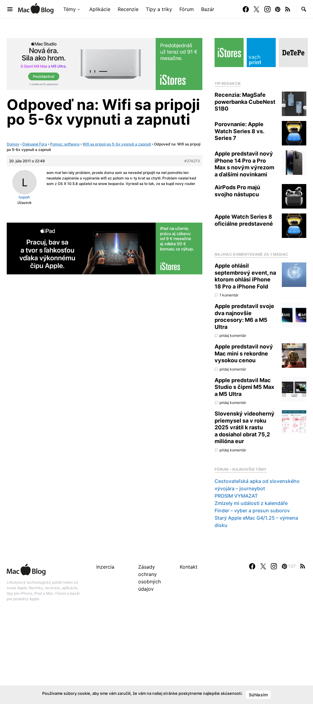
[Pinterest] (277, 9)
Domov (13, 144)
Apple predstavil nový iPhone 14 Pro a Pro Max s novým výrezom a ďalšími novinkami (244, 164)
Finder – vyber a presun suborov (252, 510)
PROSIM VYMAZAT (236, 496)
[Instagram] (267, 9)
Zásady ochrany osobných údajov (149, 578)
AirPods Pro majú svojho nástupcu (237, 191)
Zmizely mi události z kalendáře (251, 503)
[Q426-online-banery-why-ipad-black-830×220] (104, 248)
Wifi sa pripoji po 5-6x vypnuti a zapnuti (117, 144)
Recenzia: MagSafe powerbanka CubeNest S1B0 (245, 102)
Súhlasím (258, 694)
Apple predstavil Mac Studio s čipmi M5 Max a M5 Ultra (244, 387)
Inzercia (105, 567)
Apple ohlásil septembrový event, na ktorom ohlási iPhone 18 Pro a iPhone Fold (245, 276)
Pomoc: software (64, 144)
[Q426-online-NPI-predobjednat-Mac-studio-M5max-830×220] (104, 63)
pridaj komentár (232, 335)
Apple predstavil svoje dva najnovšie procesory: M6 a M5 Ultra (244, 316)
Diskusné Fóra (34, 144)
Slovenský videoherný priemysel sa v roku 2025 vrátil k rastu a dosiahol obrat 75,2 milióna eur (244, 427)
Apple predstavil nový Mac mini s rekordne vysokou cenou (244, 353)
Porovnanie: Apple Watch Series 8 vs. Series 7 (239, 131)
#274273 (192, 161)
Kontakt (188, 567)
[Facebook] (246, 9)
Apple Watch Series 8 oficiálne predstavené (244, 220)
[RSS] (287, 9)
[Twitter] (256, 9)
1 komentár (228, 295)
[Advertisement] (156, 659)
